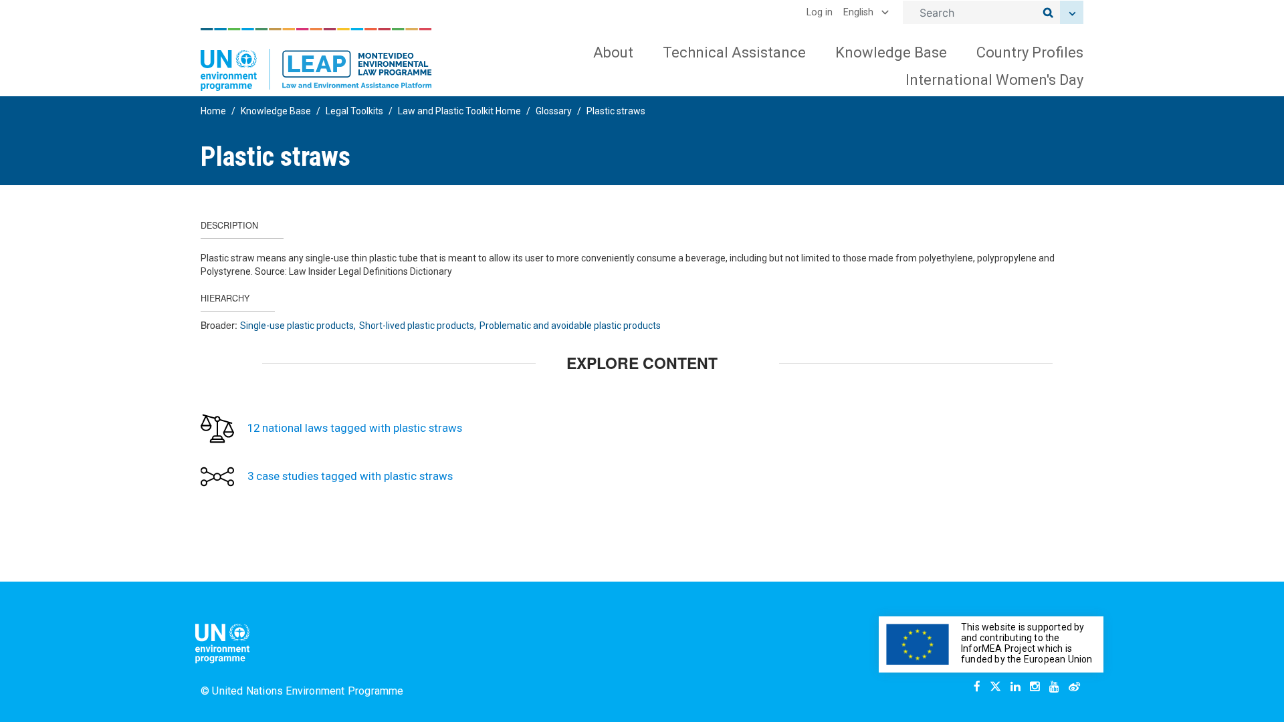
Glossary (554, 111)
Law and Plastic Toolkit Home (459, 111)
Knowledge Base (891, 52)
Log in (820, 12)
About (613, 52)
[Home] (316, 59)
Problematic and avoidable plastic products (570, 325)
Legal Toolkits (354, 111)
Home (213, 111)
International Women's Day (994, 80)
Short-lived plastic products (416, 325)
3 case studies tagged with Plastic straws (350, 476)
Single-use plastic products (297, 325)
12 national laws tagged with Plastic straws (354, 428)
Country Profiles (1029, 52)
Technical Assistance (734, 52)
